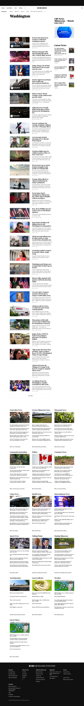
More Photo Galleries (37, 614)
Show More (30, 395)
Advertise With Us (40, 677)
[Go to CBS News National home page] (42, 8)
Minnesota (4, 11)
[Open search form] (81, 8)
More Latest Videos (14, 656)
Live (16, 8)
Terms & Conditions (40, 679)
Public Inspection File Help (54, 674)
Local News (9, 8)
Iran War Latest (12, 673)
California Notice (67, 673)
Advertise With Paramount (14, 688)
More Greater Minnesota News (39, 446)
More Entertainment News (60, 530)
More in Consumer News (60, 488)
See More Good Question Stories (17, 614)
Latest (3, 8)
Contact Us (38, 675)
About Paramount (13, 686)
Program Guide (39, 673)
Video (27, 11)
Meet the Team (39, 671)
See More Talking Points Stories (39, 572)
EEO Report (52, 678)
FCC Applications (54, 676)
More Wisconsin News (59, 446)
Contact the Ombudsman (14, 696)
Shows (21, 8)
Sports (22, 11)
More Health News (36, 530)
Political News (12, 671)
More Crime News (14, 530)
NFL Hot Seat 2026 (13, 675)
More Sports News (14, 572)
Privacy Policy (66, 671)
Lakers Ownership (13, 677)
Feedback (11, 694)
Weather (17, 11)
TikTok (23, 677)
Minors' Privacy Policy (68, 679)
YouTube (24, 671)
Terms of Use (66, 677)
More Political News (36, 488)
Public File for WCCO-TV (55, 671)
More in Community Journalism (17, 488)
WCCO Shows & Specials (36, 11)
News (11, 11)
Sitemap (38, 681)
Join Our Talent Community (12, 690)
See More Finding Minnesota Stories (62, 572)
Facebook (24, 673)
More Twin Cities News (15, 446)
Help (10, 692)
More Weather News (59, 614)
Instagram (24, 675)
